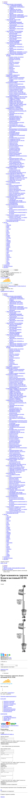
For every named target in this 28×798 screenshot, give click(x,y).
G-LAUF (8, 229)
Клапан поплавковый (14, 154)
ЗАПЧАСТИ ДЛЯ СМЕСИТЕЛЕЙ (17, 104)
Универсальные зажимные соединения (15, 214)
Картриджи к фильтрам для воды (17, 87)
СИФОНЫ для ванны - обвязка (17, 175)
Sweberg (8, 247)
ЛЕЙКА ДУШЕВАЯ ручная (16, 105)
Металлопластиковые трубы (16, 109)
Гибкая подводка (13, 143)
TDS (7, 253)
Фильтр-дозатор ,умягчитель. (16, 91)
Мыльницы (12, 68)
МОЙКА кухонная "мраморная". (17, 81)
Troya (7, 258)
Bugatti (8, 232)
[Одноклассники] (5, 655)
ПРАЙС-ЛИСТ (7, 718)
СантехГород (11, 692)
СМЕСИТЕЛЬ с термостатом (16, 14)
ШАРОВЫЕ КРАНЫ (14, 132)
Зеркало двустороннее (14, 58)
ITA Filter (8, 238)
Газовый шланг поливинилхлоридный (14, 169)
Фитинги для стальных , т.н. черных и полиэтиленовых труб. (18, 218)
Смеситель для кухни (8, 702)
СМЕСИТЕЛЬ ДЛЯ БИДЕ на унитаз (18, 51)
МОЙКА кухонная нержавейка (16, 77)
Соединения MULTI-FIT (12, 221)
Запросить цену (4, 669)
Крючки (11, 67)
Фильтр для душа (13, 85)
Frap (7, 234)
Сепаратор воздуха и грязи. (16, 90)
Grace (7, 252)
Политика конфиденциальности (8, 696)
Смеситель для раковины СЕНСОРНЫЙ (15, 38)
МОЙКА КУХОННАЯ (12, 76)
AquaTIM (8, 225)
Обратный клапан (13, 144)
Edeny (7, 227)
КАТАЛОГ (3, 698)
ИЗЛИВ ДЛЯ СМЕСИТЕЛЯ (16, 101)
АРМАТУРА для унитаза (15, 180)
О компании (6, 264)
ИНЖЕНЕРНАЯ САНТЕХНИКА (14, 108)
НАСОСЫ (8, 184)
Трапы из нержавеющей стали (16, 176)
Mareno (8, 255)
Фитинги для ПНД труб (15, 216)
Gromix (8, 236)
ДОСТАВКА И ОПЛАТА (9, 717)
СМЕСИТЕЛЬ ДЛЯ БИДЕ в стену (17, 53)
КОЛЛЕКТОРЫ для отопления (16, 137)
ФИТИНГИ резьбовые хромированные (14, 120)
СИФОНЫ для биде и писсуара (17, 178)
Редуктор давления (14, 146)
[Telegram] (7, 655)
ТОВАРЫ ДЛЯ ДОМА (12, 196)
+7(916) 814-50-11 (12, 286)
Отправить (3, 765)
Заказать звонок (5, 726)
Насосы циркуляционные (15, 185)
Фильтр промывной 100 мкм (16, 89)
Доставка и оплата (7, 266)
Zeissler (8, 263)
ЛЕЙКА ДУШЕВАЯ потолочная (17, 98)
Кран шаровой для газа (14, 171)
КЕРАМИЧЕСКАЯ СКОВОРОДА (17, 202)
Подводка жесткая (13, 141)
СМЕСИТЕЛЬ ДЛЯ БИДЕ (12, 42)
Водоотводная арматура (9, 710)
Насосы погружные (14, 187)
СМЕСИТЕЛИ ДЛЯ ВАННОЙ (14, 4)
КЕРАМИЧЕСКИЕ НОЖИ (15, 200)
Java (7, 261)
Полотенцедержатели (14, 66)
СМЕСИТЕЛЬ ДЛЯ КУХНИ (13, 19)
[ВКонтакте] (3, 655)
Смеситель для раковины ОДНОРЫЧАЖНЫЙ (15, 41)
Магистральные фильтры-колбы (17, 86)
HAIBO (8, 235)
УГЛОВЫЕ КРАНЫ (14, 134)
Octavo (8, 254)
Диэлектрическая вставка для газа (17, 172)
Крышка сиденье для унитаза (16, 57)
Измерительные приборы (15, 153)
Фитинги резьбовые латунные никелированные (16, 123)
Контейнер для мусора (14, 59)
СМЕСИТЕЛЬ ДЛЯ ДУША (16, 10)
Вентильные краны (14, 152)
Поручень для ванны (14, 62)
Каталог (5, 3)
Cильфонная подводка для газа (16, 140)
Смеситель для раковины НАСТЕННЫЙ (15, 36)
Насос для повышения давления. (17, 193)
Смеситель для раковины (9, 703)
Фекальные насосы (14, 191)
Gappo (7, 262)
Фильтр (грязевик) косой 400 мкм (17, 92)
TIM (7, 223)
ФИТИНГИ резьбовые (14, 118)
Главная (5, 1)
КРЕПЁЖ (11, 114)
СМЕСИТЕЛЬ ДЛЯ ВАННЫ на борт (18, 15)
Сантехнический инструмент (16, 113)
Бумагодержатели (13, 72)
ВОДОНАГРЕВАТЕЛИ (12, 204)
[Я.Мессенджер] (1, 655)
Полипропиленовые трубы (15, 158)
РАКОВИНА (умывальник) (13, 75)
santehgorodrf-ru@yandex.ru (7, 291)
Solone (7, 259)
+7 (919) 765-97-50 (5, 277)
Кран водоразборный (14, 150)
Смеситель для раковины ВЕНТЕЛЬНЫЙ (15, 33)
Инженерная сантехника (9, 709)
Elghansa (8, 240)
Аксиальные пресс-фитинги (16, 125)
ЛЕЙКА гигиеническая (15, 100)
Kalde (7, 248)
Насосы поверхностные (15, 189)
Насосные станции (13, 186)
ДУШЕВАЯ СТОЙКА (14, 99)
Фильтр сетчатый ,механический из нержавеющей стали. (18, 95)
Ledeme (8, 243)
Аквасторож (9, 250)
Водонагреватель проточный (16, 205)
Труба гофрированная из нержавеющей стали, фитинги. (16, 163)
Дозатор (11, 60)
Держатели (12, 71)
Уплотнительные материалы (16, 145)
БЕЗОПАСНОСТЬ (10, 181)
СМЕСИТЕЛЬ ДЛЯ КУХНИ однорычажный (16, 24)
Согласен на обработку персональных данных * (13, 741)
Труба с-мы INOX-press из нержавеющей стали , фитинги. (17, 165)
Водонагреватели (7, 711)
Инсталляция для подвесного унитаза (15, 220)
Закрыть (3, 796)
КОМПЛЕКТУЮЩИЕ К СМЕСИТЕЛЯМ (16, 96)
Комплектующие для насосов (16, 194)
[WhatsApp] (9, 655)
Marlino (8, 245)
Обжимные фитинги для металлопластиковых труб (15, 116)
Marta (7, 249)
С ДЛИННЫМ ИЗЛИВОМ (15, 5)
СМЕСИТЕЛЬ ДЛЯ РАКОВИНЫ (14, 31)
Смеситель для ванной (9, 701)
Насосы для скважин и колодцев (17, 190)
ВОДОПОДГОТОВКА (12, 82)
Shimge (8, 244)
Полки (10, 73)
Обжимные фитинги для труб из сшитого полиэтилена (17, 160)
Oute (7, 230)
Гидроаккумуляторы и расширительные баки (14, 148)
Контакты (5, 267)
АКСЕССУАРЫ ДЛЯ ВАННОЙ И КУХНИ (14, 568)
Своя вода (8, 257)
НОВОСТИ (6, 720)
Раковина (5, 706)
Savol (7, 231)
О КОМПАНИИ (7, 716)
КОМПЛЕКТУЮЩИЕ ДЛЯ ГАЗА (14, 167)
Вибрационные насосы (15, 195)
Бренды (5, 222)
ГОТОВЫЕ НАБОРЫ (14, 182)
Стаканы (11, 69)
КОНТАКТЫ (4, 713)
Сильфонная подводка (14, 139)
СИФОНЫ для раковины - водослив (18, 177)
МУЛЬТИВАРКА (13, 203)
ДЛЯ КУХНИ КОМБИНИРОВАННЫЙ (15, 21)
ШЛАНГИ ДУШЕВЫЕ (15, 107)
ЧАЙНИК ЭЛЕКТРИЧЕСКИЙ (16, 198)
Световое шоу (12, 199)
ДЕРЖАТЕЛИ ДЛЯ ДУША (16, 103)
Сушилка (11, 64)
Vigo (7, 239)
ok (1, 790)
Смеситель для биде (8, 705)
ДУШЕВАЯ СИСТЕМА (15, 9)
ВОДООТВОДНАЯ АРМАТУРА (14, 173)
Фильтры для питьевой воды (16, 83)
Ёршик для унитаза (14, 63)
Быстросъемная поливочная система (18, 128)
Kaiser (7, 226)
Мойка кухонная (7, 707)
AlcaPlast (8, 241)
